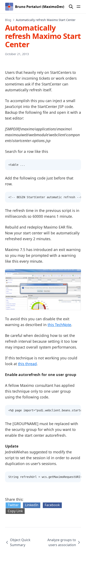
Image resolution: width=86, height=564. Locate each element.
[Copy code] (75, 165)
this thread (27, 363)
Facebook (52, 505)
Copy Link (15, 511)
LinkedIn (31, 505)
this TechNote (59, 324)
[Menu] (78, 6)
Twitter (13, 505)
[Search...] (71, 6)
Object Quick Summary (20, 542)
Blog (8, 20)
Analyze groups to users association (61, 542)
